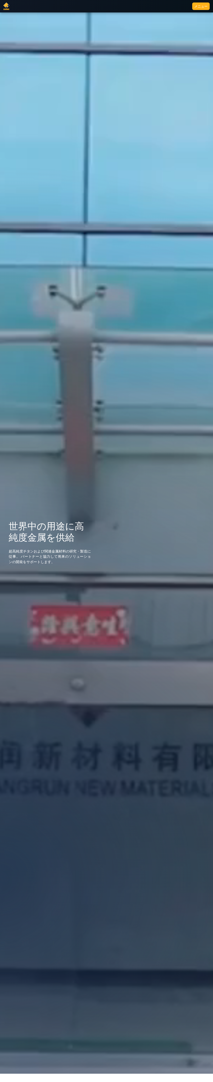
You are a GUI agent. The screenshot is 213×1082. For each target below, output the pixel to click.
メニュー (201, 6)
